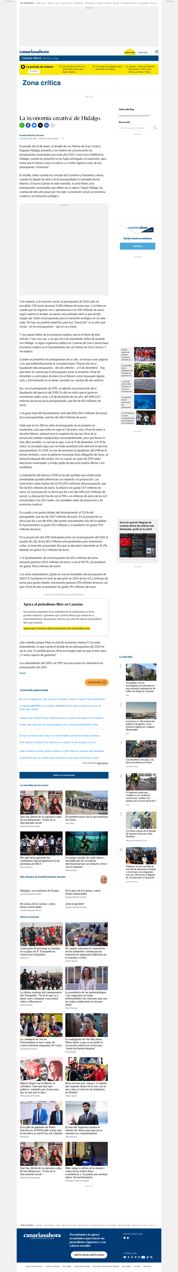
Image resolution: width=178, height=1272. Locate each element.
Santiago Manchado (28, 1049)
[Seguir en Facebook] (132, 1257)
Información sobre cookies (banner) (106, 1266)
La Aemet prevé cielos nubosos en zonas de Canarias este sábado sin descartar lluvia (126, 386)
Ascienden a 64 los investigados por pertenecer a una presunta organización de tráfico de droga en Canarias (140, 687)
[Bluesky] (34, 125)
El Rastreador (71, 1052)
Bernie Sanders (26, 867)
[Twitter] (40, 125)
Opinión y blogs (50, 58)
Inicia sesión (142, 52)
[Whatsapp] (21, 125)
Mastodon (147, 1266)
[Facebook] (28, 125)
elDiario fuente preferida (69, 1225)
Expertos (145, 1225)
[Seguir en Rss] (151, 1257)
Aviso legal (67, 1266)
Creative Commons (53, 1266)
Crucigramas (39, 1225)
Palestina (50, 3)
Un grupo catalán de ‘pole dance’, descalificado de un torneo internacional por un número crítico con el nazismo (86, 862)
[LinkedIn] (46, 125)
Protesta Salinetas (143, 3)
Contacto (137, 1266)
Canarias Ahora (31, 58)
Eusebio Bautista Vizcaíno (31, 135)
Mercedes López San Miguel (77, 1180)
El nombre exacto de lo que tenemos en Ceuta (86, 818)
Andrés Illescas (71, 961)
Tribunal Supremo (90, 3)
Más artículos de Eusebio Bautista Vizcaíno (43, 876)
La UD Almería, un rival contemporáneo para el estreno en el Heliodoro (128, 418)
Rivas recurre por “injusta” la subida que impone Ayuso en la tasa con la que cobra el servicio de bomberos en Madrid (86, 1087)
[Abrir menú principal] (157, 51)
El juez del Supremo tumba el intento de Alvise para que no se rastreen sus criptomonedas (83, 1130)
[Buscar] (155, 128)
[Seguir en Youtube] (143, 1257)
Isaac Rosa (69, 823)
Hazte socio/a (130, 52)
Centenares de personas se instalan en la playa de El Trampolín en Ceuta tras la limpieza (40, 951)
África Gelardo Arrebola (30, 1096)
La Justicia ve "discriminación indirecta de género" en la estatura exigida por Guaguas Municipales (140, 725)
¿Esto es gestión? (74, 903)
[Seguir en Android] (124, 1238)
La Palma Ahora (132, 766)
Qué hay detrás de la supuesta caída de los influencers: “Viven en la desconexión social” (40, 819)
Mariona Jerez (71, 870)
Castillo (58, 1225)
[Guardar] (52, 125)
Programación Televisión (98, 1225)
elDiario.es (24, 958)
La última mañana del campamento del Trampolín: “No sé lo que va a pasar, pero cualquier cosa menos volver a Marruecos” (41, 997)
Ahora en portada (29, 916)
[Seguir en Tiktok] (147, 1257)
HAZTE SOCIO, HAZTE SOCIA (89, 1254)
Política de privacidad (82, 1266)
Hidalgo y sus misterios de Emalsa (39, 890)
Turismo (57, 3)
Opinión (22, 673)
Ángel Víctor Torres (67, 3)
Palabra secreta (136, 1225)
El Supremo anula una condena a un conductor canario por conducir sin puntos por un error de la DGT (141, 796)
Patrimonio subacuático (104, 3)
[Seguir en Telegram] (135, 1257)
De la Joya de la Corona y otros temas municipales (83, 892)
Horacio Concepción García (136, 840)
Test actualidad (111, 1225)
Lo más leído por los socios (34, 785)
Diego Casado (71, 1096)
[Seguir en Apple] (128, 1238)
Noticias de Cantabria (124, 1225)
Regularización (78, 3)
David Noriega (71, 1008)
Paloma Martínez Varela (30, 826)
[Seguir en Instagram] (139, 1257)
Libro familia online (83, 1225)
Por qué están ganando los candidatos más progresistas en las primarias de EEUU (40, 860)
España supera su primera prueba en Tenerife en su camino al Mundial (126, 354)
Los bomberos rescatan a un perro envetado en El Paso (140, 761)
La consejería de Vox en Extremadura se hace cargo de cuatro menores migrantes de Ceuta (41, 1042)
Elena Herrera (71, 1136)
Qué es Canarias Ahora (34, 1266)
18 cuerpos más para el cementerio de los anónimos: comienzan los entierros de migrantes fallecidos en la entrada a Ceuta (85, 953)
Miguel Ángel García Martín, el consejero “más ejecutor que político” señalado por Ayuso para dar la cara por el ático (39, 1087)
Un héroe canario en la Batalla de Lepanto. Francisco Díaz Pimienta (141, 833)
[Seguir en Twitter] (128, 1257)
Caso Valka (116, 3)
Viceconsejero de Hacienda (129, 3)
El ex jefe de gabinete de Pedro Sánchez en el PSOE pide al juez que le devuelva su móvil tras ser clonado (41, 1130)
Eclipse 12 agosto (49, 1225)
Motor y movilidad (155, 1225)
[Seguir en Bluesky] (124, 1257)
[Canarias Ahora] (42, 1235)
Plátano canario (41, 3)
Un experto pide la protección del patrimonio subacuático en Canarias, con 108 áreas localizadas (126, 402)
